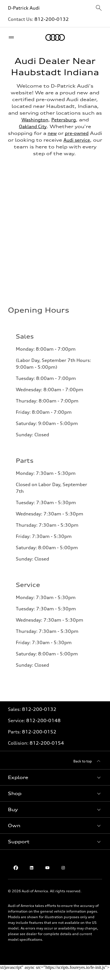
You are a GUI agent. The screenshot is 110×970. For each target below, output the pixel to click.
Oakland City (33, 126)
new (52, 133)
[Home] (55, 37)
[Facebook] (16, 868)
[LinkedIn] (31, 868)
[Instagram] (63, 868)
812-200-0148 (43, 720)
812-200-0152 (39, 732)
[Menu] (12, 37)
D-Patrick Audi (24, 8)
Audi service (76, 140)
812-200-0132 (51, 19)
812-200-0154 (47, 743)
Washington (34, 120)
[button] (55, 777)
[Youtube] (47, 868)
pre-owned (77, 133)
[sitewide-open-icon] (98, 8)
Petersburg (63, 120)
